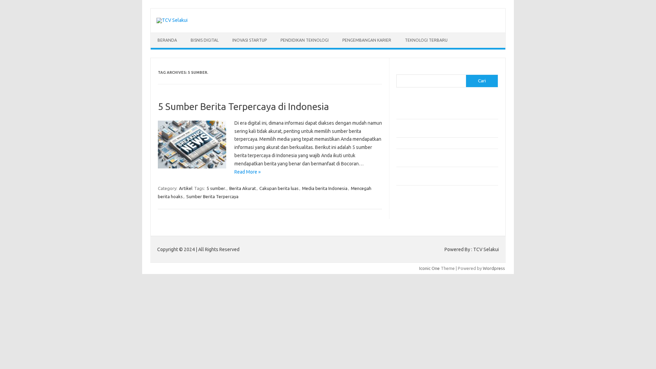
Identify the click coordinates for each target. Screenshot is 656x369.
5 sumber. (216, 188)
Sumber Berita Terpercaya (212, 196)
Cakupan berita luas (279, 188)
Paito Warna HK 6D (415, 217)
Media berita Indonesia (324, 188)
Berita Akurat (242, 188)
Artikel (185, 188)
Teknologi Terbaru (426, 40)
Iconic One (429, 268)
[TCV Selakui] (172, 20)
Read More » (247, 172)
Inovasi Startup (249, 40)
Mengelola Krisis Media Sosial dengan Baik (437, 142)
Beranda (167, 40)
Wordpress (494, 268)
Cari (400, 70)
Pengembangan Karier (366, 40)
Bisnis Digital (205, 40)
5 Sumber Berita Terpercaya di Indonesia (243, 106)
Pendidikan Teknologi (305, 40)
